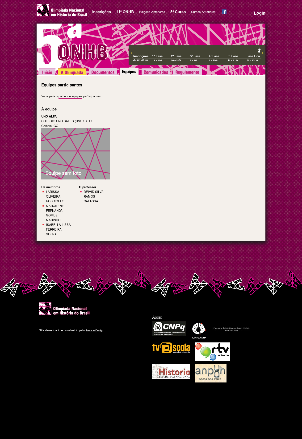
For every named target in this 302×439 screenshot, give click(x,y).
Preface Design (94, 330)
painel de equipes (70, 96)
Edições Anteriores (152, 11)
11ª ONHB (125, 11)
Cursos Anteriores (203, 11)
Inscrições (101, 11)
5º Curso (178, 11)
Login (259, 13)
